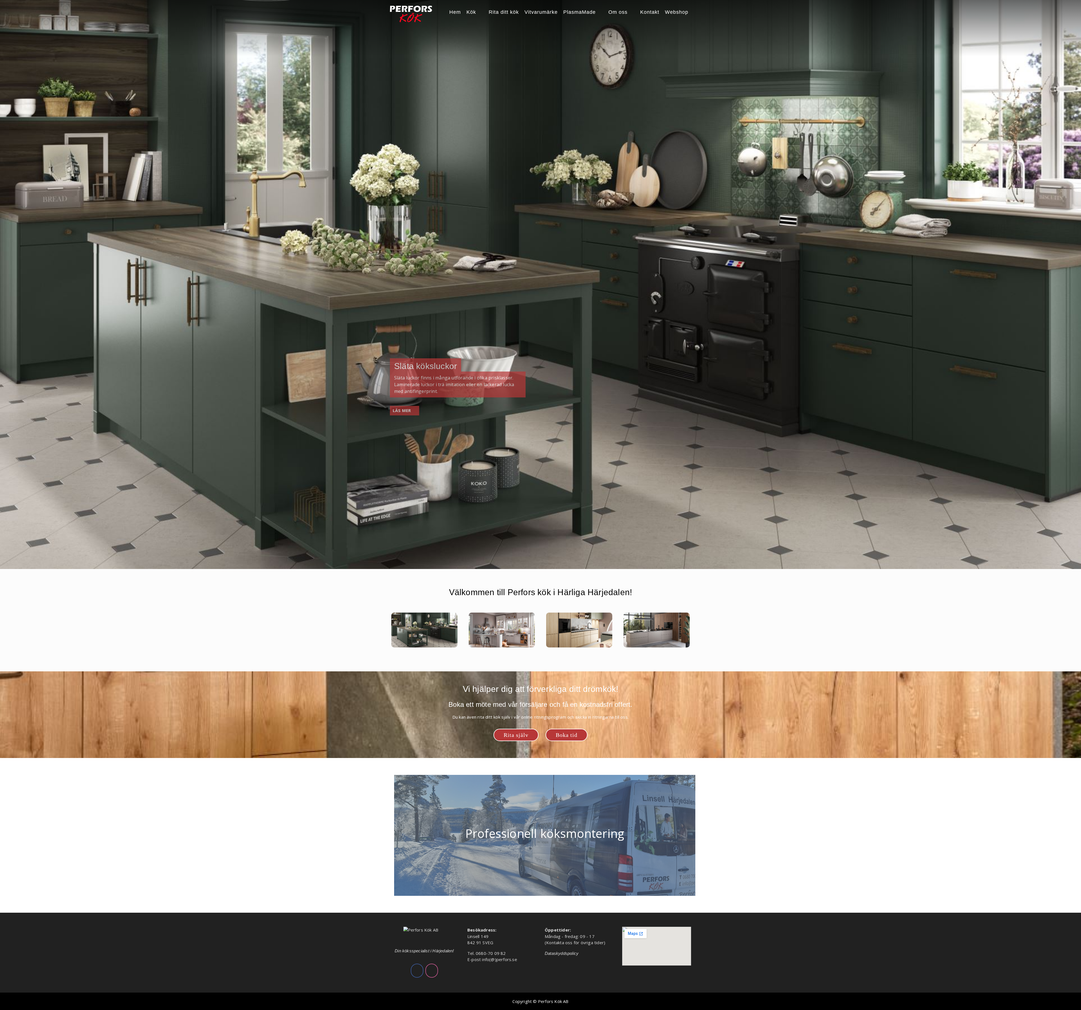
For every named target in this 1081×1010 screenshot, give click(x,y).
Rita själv (516, 735)
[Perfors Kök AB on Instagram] (431, 971)
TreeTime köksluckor (434, 366)
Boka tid (566, 735)
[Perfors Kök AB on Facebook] (417, 971)
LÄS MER (402, 410)
